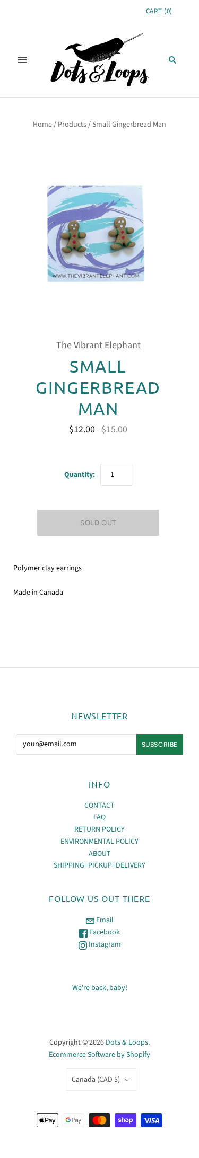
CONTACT (99, 805)
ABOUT (100, 853)
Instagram (104, 944)
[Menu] (22, 60)
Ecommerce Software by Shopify (99, 1054)
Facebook (104, 932)
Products (72, 124)
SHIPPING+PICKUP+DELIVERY (99, 865)
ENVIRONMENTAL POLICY (99, 841)
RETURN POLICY (99, 829)
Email (104, 920)
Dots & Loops (127, 1042)
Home (42, 124)
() (159, 11)
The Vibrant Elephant (98, 345)
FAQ (99, 817)
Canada (96, 1079)
